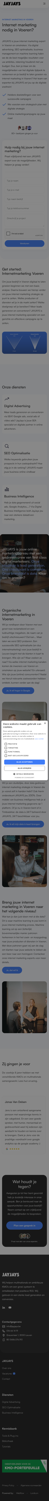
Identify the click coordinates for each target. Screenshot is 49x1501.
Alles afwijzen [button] (24, 768)
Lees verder (39, 739)
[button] (24, 774)
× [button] (45, 723)
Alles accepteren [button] (24, 762)
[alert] (24, 750)
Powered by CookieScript (24, 778)
